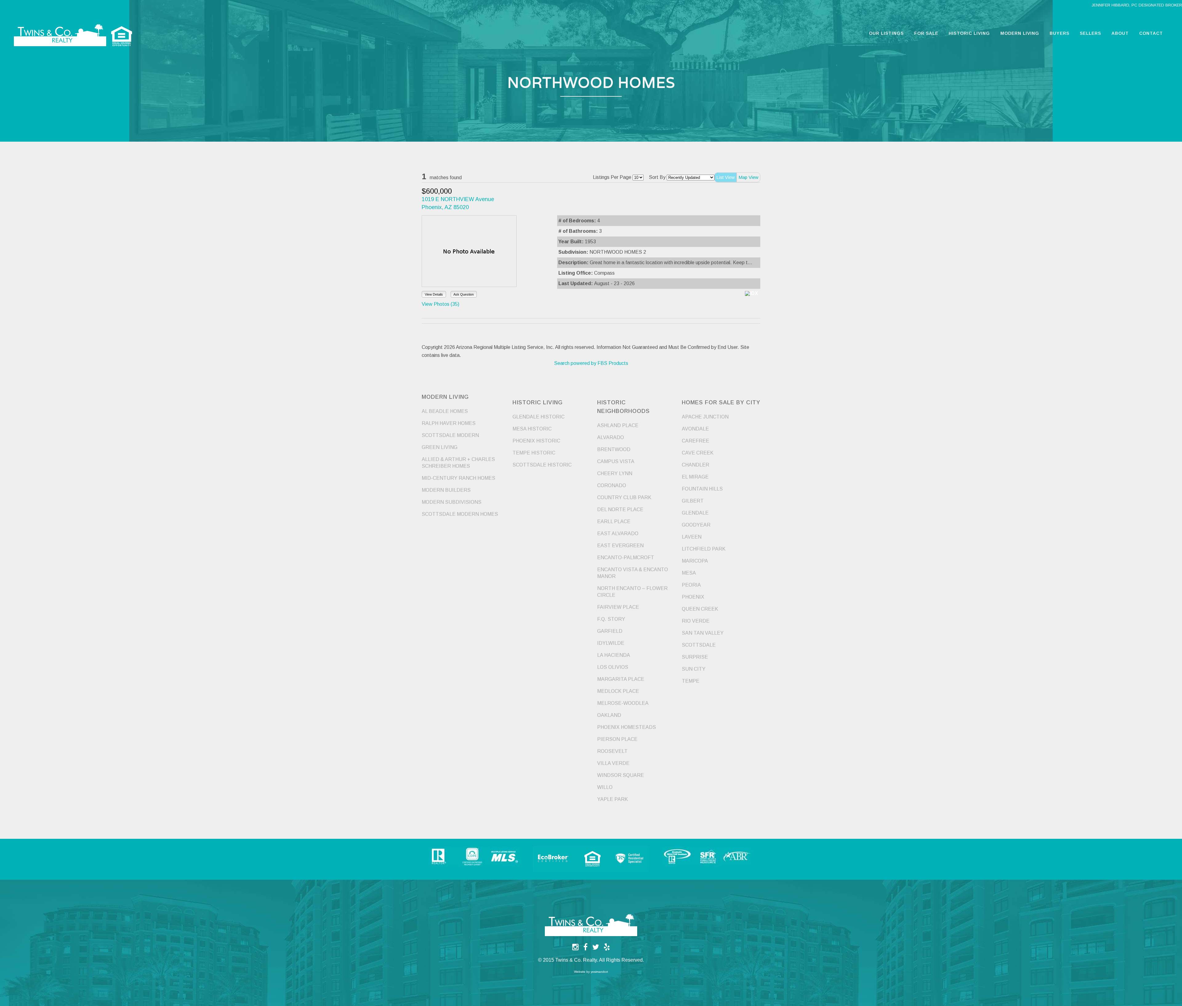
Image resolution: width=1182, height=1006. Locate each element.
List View (725, 177)
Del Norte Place (620, 509)
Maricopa (695, 561)
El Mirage (695, 476)
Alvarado (610, 437)
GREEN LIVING (439, 447)
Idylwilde (610, 643)
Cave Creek (698, 452)
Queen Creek (700, 609)
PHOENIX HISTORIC (536, 440)
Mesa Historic (532, 428)
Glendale (695, 512)
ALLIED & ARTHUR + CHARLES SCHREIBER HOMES (458, 463)
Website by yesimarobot (591, 971)
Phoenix (693, 597)
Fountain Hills (702, 488)
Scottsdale (699, 645)
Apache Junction (705, 416)
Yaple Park (612, 799)
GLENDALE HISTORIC (539, 416)
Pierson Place (617, 739)
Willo (605, 787)
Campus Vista (615, 461)
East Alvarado (617, 533)
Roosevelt (612, 751)
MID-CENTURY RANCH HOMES (458, 478)
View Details (434, 294)
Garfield (609, 631)
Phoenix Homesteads (626, 727)
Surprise (695, 657)
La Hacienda (613, 655)
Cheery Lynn (614, 473)
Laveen (692, 536)
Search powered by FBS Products (591, 363)
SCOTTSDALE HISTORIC (542, 464)
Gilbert (693, 500)
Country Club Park (624, 497)
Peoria (691, 585)
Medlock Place (618, 691)
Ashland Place (617, 425)
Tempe (690, 681)
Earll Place (613, 521)
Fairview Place (618, 607)
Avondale (695, 428)
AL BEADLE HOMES (445, 411)
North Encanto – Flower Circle (632, 592)
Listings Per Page (612, 177)
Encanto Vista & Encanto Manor (632, 573)
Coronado (611, 485)
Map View (748, 177)
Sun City (694, 669)
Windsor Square (620, 775)
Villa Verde (613, 763)
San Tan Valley (703, 633)
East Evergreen (620, 545)
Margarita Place (620, 679)
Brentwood (613, 449)
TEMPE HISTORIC (534, 452)
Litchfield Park (704, 548)
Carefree (695, 440)
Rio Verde (696, 621)
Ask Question (463, 294)
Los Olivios (612, 667)
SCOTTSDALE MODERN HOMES (460, 514)
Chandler (695, 464)
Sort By (657, 177)
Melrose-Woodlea (623, 703)
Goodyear (696, 524)
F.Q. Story (611, 619)
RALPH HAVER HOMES (449, 423)
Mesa (689, 573)
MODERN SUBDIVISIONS (451, 502)
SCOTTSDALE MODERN (450, 435)
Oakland (609, 715)
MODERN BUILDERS (446, 490)
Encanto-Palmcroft (625, 557)
